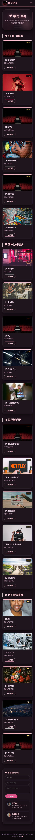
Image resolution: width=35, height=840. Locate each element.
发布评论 (12, 796)
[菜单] (31, 3)
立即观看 (10, 67)
